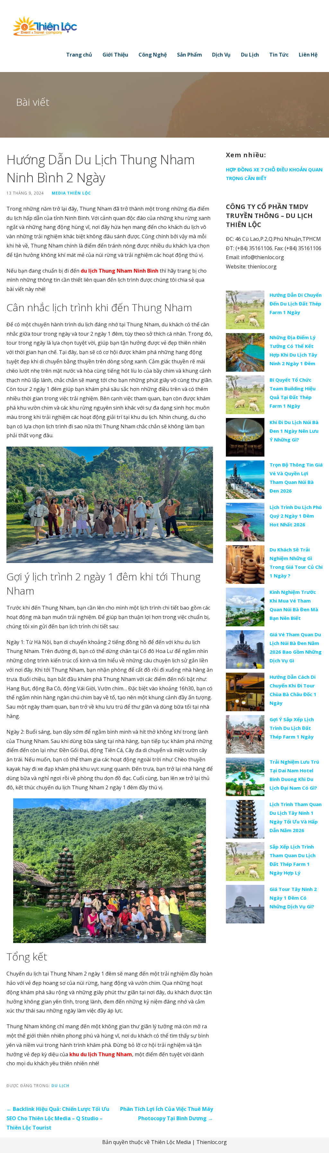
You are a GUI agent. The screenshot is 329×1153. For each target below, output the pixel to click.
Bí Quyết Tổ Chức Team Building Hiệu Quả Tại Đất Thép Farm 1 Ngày (293, 393)
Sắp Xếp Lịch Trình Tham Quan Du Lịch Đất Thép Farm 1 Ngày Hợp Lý (293, 859)
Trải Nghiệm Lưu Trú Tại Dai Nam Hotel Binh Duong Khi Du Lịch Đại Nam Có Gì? (294, 774)
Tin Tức (279, 54)
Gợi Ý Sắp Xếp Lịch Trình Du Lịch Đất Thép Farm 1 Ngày (292, 728)
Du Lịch (250, 54)
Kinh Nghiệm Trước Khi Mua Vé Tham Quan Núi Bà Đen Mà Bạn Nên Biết (294, 605)
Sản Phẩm (189, 54)
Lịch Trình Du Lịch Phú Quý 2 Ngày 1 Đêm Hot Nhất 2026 (296, 516)
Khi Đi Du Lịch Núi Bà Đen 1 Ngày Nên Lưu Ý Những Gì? (294, 431)
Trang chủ (79, 54)
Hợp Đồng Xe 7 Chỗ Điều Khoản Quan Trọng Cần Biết (274, 173)
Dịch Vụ (221, 54)
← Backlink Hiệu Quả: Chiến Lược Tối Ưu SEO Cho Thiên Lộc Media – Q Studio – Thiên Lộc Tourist (57, 1118)
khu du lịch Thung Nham (100, 1054)
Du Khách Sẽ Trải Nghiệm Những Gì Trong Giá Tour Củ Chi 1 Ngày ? (296, 562)
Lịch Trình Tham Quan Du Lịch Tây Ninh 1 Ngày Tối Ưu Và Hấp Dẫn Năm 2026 (296, 817)
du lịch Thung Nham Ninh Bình (119, 270)
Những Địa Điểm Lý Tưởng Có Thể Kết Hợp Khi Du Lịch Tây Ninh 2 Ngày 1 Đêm (293, 350)
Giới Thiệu (115, 54)
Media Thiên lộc (71, 192)
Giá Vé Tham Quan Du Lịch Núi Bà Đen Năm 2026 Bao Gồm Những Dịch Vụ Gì (296, 647)
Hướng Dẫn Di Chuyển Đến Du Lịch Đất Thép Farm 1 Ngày (296, 303)
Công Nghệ (152, 54)
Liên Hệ (308, 54)
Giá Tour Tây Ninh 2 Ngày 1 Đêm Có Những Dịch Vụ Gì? (293, 898)
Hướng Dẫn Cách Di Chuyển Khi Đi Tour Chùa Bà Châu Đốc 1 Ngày (293, 690)
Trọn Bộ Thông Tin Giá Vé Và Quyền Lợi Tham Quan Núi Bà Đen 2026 (296, 477)
